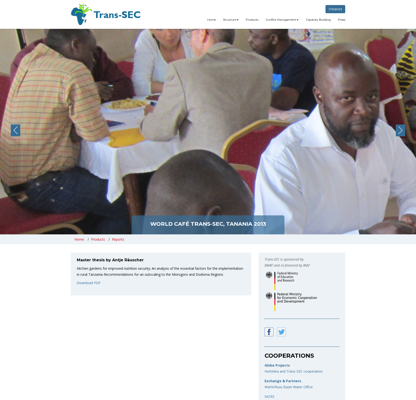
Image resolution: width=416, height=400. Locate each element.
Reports (118, 239)
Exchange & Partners (283, 381)
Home (211, 19)
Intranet (335, 9)
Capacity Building (318, 19)
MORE (269, 396)
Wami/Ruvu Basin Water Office (289, 387)
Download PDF (89, 283)
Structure (229, 19)
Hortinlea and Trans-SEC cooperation (294, 371)
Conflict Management (281, 19)
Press (341, 19)
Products (252, 19)
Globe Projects (277, 365)
